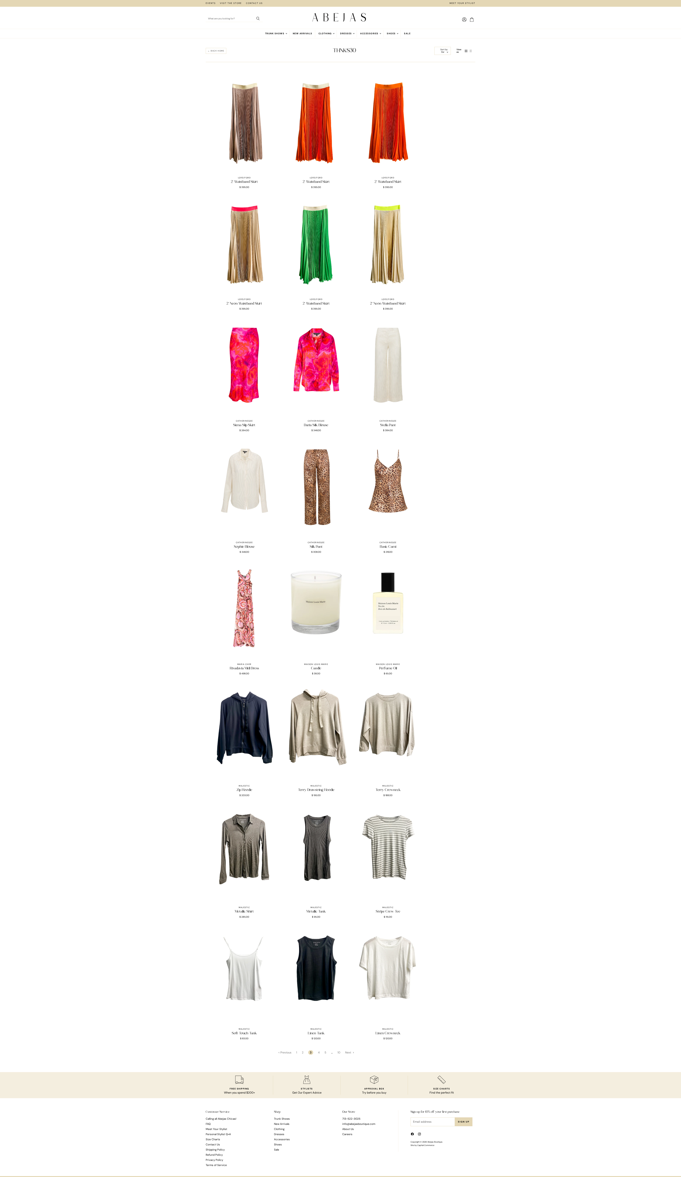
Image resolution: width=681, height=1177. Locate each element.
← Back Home (216, 51)
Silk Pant (316, 547)
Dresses (346, 33)
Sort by (444, 49)
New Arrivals (302, 33)
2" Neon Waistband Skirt (244, 303)
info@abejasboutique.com (358, 1124)
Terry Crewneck (388, 790)
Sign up (463, 1121)
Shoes (391, 33)
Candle (316, 668)
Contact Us (254, 3)
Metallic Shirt (244, 911)
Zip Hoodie (244, 790)
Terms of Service (216, 1165)
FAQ (208, 1124)
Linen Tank (316, 1033)
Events (211, 3)
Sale (407, 33)
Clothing (326, 33)
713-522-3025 (351, 1119)
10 (338, 1052)
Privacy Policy (214, 1160)
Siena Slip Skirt (244, 425)
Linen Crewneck (388, 1033)
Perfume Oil (388, 668)
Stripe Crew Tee (388, 911)
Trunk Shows (275, 33)
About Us (348, 1129)
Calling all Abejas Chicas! (221, 1119)
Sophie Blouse (244, 547)
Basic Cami (388, 547)
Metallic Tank (316, 911)
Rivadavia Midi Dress (244, 668)
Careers (347, 1134)
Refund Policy (214, 1155)
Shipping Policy (215, 1149)
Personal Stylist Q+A (218, 1134)
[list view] (470, 51)
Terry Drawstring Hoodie (316, 790)
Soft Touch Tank (244, 1033)
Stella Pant (388, 425)
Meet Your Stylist (462, 3)
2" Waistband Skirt (244, 182)
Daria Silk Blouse (316, 425)
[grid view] (466, 51)
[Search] (258, 19)
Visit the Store (231, 3)
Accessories (369, 33)
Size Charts (213, 1139)
